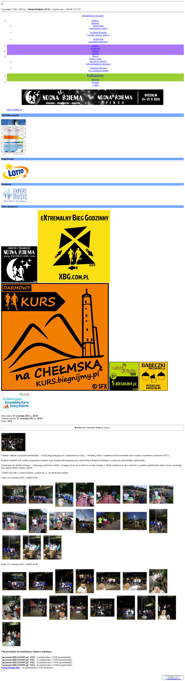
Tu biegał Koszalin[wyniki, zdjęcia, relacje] (98, 33)
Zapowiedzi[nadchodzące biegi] (98, 27)
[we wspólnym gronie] (98, 69)
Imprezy (95, 21)
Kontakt (95, 83)
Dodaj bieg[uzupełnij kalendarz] (98, 40)
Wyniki (95, 52)
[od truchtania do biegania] (98, 62)
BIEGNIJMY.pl (14, 110)
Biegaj (95, 57)
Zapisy (95, 47)
